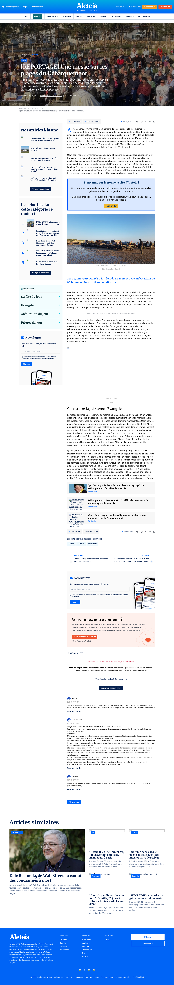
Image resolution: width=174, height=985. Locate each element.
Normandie (92, 544)
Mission (134, 832)
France (71, 544)
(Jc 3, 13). (141, 424)
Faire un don (111, 206)
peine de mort (17, 832)
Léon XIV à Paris (144, 16)
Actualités (91, 16)
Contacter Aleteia (107, 977)
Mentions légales (77, 977)
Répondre (70, 711)
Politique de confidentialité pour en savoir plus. (38, 359)
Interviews (67, 16)
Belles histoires (52, 16)
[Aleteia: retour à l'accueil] (87, 5)
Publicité (85, 956)
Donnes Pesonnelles (123, 977)
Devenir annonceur (92, 977)
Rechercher (38, 7)
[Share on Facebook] (137, 121)
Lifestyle (103, 16)
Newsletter (86, 940)
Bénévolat (135, 876)
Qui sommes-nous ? (61, 977)
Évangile (27, 305)
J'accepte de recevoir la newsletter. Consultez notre (100, 596)
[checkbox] (70, 595)
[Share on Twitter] (146, 121)
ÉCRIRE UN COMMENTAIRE (111, 688)
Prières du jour (31, 322)
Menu (26, 16)
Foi (93, 832)
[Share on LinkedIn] (142, 121)
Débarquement (117, 164)
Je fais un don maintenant (83, 637)
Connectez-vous (121, 679)
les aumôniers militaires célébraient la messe (129, 170)
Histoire (35, 54)
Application (86, 943)
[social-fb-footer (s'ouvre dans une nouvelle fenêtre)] (85, 970)
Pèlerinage (96, 876)
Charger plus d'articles (40, 189)
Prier (36, 16)
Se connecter (136, 7)
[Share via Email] (150, 121)
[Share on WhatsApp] (154, 121)
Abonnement (87, 950)
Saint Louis (93, 10)
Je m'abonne (148, 7)
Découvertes (116, 16)
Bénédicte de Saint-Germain (51, 95)
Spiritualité (129, 16)
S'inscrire (74, 602)
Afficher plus (74, 802)
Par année (108, 940)
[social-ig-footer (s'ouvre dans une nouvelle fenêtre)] (94, 970)
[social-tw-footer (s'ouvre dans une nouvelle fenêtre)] (89, 970)
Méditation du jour (34, 314)
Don (83, 953)
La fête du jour (31, 297)
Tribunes (79, 16)
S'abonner (148, 937)
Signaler (78, 711)
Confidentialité (138, 977)
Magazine (85, 946)
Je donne (163, 7)
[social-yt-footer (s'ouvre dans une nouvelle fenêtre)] (80, 970)
